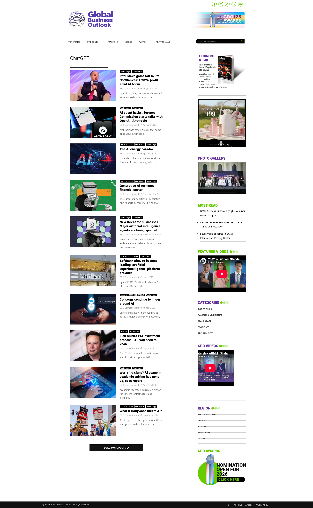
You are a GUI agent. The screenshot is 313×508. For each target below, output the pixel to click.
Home (228, 504)
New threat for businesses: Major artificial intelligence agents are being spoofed (140, 226)
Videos (128, 42)
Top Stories (74, 42)
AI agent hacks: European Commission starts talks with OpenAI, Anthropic (141, 116)
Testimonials (163, 42)
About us (238, 504)
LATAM (201, 438)
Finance (123, 331)
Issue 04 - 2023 (126, 406)
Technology (125, 72)
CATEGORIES (92, 42)
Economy (203, 327)
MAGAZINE (113, 42)
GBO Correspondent (129, 88)
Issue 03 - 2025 (126, 181)
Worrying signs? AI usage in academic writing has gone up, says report (140, 376)
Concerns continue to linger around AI (140, 301)
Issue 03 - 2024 (126, 295)
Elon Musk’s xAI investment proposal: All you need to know (140, 340)
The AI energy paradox (136, 149)
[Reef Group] (222, 146)
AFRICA (201, 420)
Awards (142, 42)
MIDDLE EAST (205, 432)
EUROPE (202, 426)
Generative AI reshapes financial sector (137, 187)
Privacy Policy (262, 504)
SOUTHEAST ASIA (207, 414)
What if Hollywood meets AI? (141, 411)
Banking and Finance (129, 256)
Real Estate (204, 321)
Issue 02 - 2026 (126, 145)
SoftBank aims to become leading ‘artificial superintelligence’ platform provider (140, 266)
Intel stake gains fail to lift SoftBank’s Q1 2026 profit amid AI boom (139, 80)
